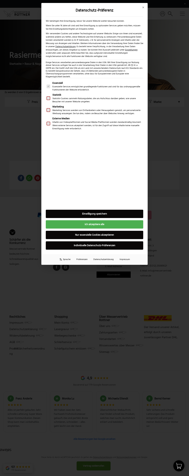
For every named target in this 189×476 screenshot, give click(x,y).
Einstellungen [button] (131, 49)
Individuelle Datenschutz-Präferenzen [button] (94, 245)
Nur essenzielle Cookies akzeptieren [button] (94, 235)
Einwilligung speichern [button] (94, 214)
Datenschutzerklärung (65, 46)
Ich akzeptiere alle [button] (94, 224)
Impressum (125, 259)
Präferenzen (81, 259)
